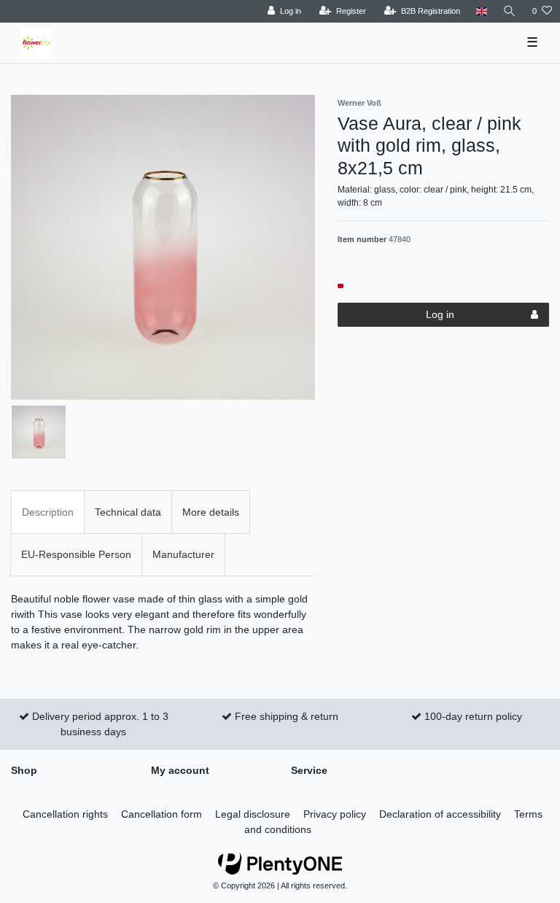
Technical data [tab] (128, 512)
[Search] (509, 11)
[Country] (481, 11)
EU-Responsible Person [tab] (76, 554)
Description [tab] (48, 512)
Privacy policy (334, 814)
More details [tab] (210, 512)
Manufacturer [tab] (183, 554)
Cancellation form (161, 814)
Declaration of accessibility (440, 814)
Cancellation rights (65, 814)
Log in (440, 314)
